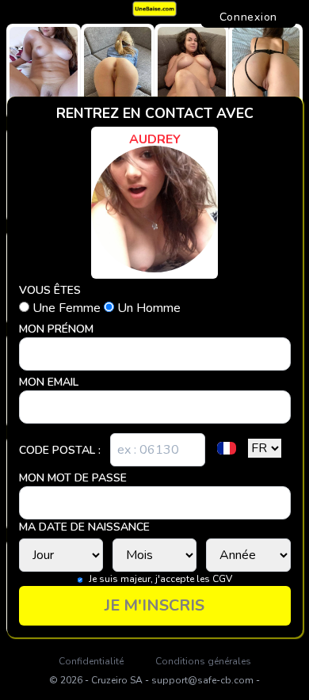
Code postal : (60, 450)
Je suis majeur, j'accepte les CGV (160, 579)
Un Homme (147, 308)
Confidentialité (91, 661)
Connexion (248, 17)
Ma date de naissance (84, 527)
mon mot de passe (73, 477)
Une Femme (66, 308)
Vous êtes (50, 290)
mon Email (48, 382)
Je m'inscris (154, 605)
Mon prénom (56, 329)
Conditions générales (203, 661)
